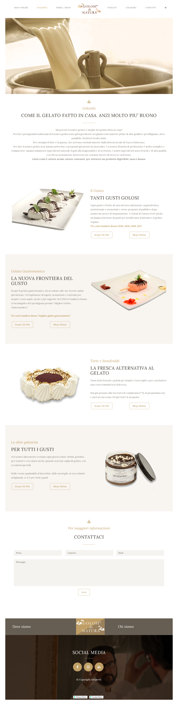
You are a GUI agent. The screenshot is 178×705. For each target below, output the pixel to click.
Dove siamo (22, 626)
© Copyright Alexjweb (88, 679)
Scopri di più (101, 235)
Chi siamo (126, 626)
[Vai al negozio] (166, 7)
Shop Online (139, 235)
